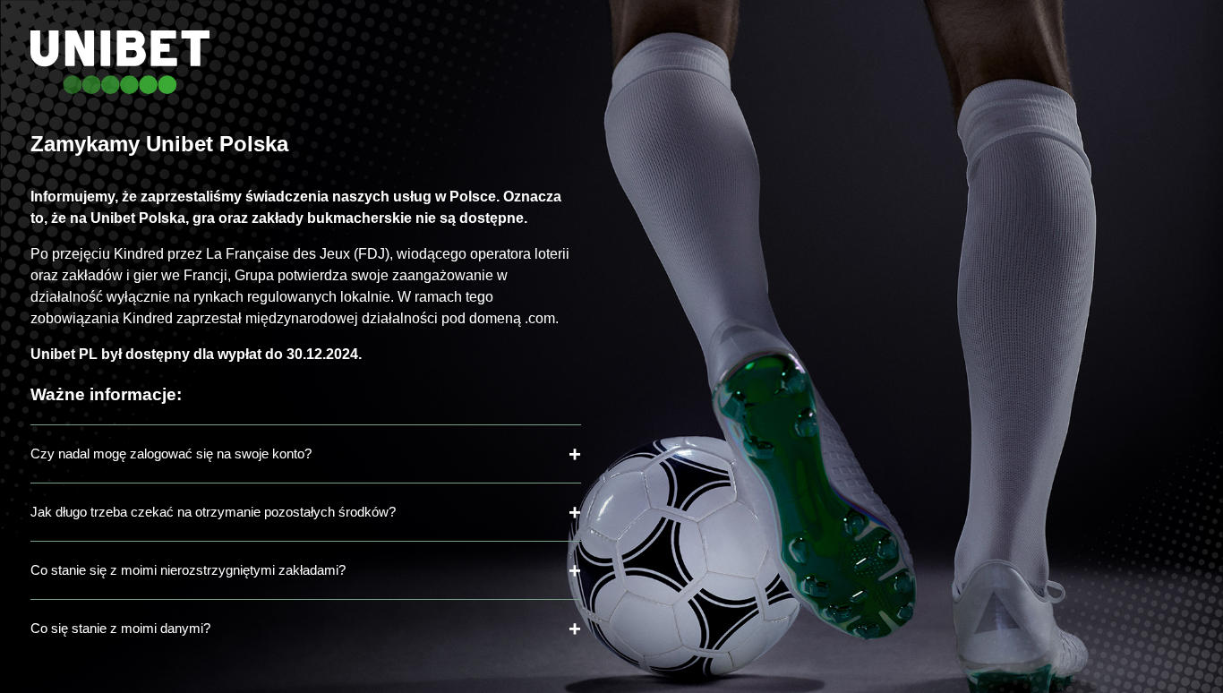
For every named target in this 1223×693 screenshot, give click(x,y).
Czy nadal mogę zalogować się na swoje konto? (171, 453)
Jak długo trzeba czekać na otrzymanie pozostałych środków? (213, 511)
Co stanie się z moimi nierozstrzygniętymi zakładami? (188, 570)
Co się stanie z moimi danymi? (120, 628)
